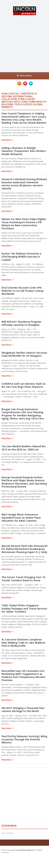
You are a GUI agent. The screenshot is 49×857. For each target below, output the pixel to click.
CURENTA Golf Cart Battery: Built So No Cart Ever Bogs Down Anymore (24, 385)
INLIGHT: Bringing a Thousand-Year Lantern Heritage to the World (23, 709)
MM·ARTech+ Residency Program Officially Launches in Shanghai (21, 323)
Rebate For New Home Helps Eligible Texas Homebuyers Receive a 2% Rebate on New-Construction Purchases (24, 223)
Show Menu (26, 75)
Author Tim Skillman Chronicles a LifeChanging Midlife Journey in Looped (21, 256)
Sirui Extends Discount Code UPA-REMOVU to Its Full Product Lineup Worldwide (23, 290)
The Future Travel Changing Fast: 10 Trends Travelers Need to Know (23, 579)
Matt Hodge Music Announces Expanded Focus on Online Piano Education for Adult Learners (21, 517)
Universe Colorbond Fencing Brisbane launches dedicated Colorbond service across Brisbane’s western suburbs (24, 184)
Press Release (7, 833)
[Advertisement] (24, 43)
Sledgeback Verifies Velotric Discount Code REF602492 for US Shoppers (24, 354)
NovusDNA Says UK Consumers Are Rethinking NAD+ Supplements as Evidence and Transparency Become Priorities (23, 675)
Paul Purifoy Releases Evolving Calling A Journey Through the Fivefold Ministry (24, 739)
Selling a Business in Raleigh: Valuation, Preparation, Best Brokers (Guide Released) (24, 151)
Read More (6, 140)
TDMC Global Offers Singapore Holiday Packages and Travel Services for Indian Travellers (24, 608)
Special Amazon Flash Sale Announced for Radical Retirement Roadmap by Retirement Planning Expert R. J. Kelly (24, 549)
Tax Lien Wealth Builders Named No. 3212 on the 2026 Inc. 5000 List (24, 448)
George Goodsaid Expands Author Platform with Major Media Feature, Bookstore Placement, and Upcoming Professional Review (24, 482)
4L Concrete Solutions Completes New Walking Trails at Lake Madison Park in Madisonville (23, 642)
